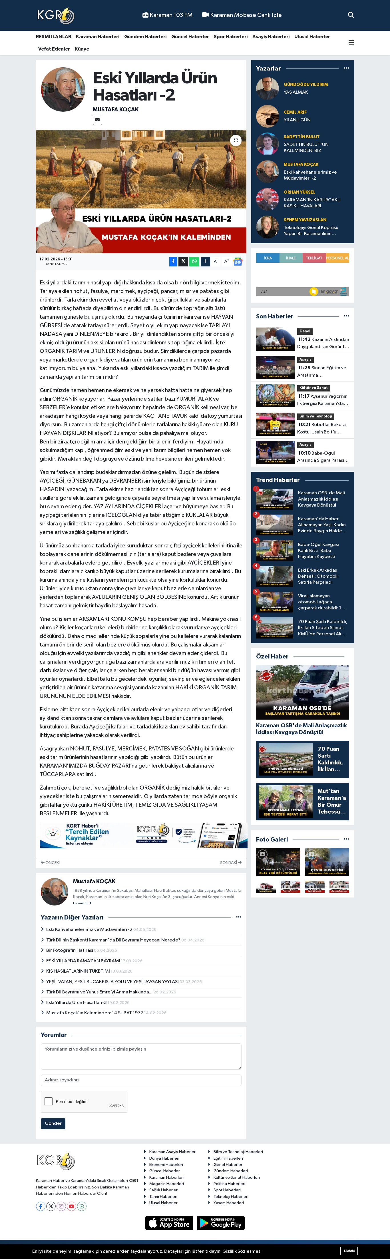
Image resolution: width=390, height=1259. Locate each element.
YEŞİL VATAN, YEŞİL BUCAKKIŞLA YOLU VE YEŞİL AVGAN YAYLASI (113, 981)
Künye (82, 49)
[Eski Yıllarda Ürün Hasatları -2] (141, 191)
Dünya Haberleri (164, 1158)
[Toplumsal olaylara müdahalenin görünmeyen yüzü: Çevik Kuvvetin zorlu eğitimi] (327, 862)
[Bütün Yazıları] (239, 917)
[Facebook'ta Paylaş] (173, 261)
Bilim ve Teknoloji (315, 416)
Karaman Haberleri (97, 36)
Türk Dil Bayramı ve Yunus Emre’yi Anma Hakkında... (99, 992)
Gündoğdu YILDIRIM (306, 85)
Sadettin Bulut (302, 137)
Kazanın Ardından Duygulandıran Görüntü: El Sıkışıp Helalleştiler (323, 344)
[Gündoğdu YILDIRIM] (267, 88)
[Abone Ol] (238, 262)
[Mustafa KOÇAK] (63, 89)
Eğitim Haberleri (228, 1158)
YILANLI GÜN (297, 120)
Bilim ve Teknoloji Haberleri (238, 1152)
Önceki (52, 863)
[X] (51, 1206)
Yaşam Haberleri (229, 1203)
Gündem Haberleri (145, 36)
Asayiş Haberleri (271, 36)
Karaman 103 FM (170, 15)
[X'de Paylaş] (183, 261)
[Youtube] (71, 1206)
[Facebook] (40, 1206)
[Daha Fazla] (205, 261)
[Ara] (351, 15)
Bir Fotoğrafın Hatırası (70, 950)
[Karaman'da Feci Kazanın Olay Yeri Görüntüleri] (339, 886)
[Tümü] (346, 68)
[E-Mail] (97, 120)
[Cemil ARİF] (267, 116)
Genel (304, 331)
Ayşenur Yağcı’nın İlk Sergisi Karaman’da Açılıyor (322, 400)
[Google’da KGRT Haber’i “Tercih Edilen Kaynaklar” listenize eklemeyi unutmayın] (144, 835)
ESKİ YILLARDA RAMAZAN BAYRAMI (83, 961)
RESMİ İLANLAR (53, 36)
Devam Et (80, 903)
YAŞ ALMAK (296, 92)
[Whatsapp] (82, 1206)
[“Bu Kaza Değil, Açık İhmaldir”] (315, 886)
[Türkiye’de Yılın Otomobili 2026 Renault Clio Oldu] (266, 886)
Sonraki (229, 863)
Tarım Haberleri (163, 1196)
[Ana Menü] (351, 43)
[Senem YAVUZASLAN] (267, 226)
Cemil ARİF (295, 112)
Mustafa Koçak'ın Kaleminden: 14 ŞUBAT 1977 (95, 1013)
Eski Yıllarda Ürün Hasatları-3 (77, 1002)
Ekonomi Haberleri (166, 1164)
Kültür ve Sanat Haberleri (237, 1177)
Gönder (53, 1123)
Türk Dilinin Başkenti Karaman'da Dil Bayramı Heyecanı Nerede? (113, 940)
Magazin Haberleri (166, 1184)
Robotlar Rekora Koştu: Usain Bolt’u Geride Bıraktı (321, 429)
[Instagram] (61, 1206)
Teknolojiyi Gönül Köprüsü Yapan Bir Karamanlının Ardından (311, 231)
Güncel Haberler (190, 36)
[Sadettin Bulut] (267, 143)
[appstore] (170, 1222)
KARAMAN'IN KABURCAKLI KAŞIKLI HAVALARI (312, 203)
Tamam (349, 1250)
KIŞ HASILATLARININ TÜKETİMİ (78, 971)
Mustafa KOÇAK (115, 110)
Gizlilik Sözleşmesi (242, 1251)
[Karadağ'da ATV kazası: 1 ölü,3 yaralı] (278, 862)
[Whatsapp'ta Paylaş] (194, 261)
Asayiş (305, 360)
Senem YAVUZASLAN (305, 220)
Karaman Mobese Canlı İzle (245, 15)
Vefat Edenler (54, 49)
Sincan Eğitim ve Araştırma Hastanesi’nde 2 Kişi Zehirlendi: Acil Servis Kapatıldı (321, 372)
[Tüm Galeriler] (346, 839)
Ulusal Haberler (312, 36)
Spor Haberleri (231, 36)
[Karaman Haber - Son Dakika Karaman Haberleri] (56, 16)
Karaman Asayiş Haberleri (172, 1152)
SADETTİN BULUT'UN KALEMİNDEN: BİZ (306, 147)
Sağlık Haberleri (163, 1190)
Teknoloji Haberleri (231, 1196)
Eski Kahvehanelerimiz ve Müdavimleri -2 (89, 929)
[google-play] (221, 1222)
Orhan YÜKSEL (299, 192)
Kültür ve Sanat (313, 388)
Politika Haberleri (229, 1184)
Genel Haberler (228, 1164)
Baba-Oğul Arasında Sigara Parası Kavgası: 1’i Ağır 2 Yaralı (321, 457)
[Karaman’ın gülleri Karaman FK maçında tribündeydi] (290, 886)
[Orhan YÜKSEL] (267, 199)
